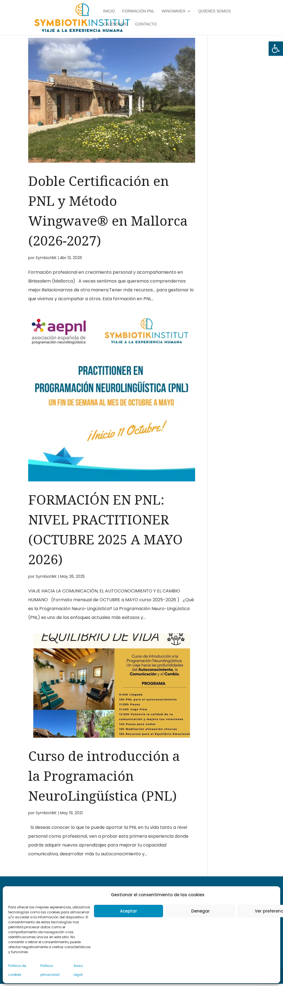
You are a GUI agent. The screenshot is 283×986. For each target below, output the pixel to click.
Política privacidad (49, 970)
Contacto (146, 24)
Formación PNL (138, 11)
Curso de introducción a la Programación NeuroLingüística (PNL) (104, 776)
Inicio (109, 11)
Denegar (200, 911)
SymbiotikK (46, 257)
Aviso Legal (78, 970)
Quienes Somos (214, 11)
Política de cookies (17, 970)
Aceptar (128, 911)
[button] (276, 48)
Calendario (115, 24)
